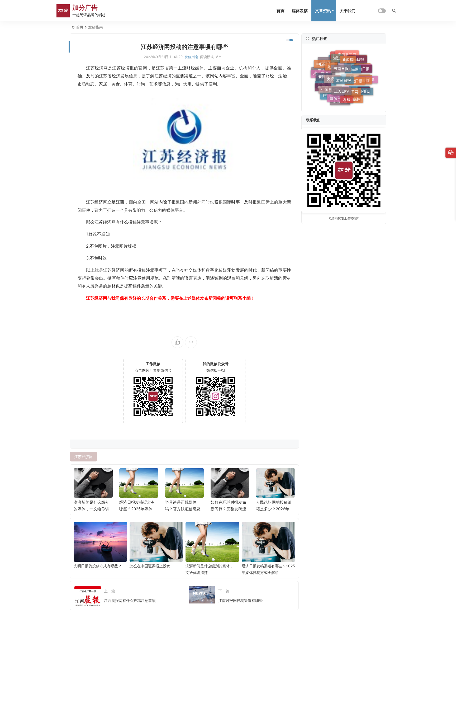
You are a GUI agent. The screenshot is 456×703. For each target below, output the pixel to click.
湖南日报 (362, 66)
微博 (331, 63)
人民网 (353, 65)
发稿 (346, 97)
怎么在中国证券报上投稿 (150, 566)
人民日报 (356, 58)
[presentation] (264, 476)
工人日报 (341, 87)
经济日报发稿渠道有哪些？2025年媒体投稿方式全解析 (137, 509)
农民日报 (343, 75)
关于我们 (347, 10)
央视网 (332, 74)
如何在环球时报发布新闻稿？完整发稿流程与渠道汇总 (228, 509)
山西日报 (340, 101)
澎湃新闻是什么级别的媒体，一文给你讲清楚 (91, 509)
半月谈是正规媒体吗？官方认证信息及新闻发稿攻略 (183, 509)
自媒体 (354, 98)
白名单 (335, 96)
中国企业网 (361, 89)
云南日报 (341, 64)
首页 (280, 10)
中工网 (352, 88)
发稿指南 (95, 27)
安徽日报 (355, 76)
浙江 (337, 56)
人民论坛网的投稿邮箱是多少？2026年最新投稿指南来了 (274, 509)
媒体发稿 (300, 10)
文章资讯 (323, 10)
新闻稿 (347, 57)
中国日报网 (330, 86)
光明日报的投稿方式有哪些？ (98, 566)
